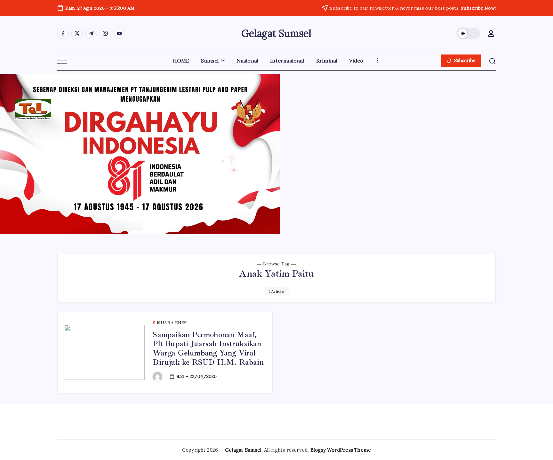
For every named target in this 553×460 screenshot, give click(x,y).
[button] (468, 33)
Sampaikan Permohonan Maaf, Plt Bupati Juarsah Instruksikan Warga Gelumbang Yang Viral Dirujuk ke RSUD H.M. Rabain (208, 348)
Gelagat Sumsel (277, 33)
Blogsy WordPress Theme (340, 450)
